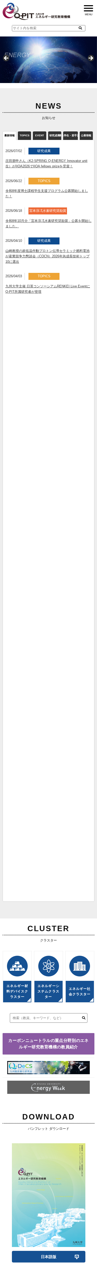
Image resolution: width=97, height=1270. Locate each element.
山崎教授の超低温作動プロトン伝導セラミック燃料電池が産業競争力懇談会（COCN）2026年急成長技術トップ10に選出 (47, 256)
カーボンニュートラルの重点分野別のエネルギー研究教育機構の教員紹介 (48, 1043)
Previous (6, 58)
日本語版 (48, 1256)
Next (90, 58)
